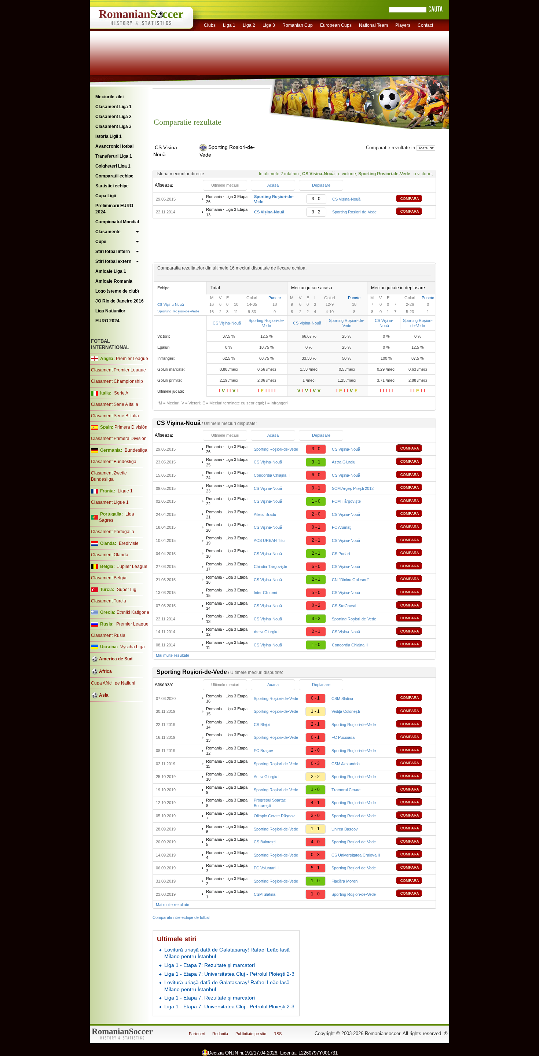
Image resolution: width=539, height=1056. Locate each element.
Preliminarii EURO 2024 (114, 208)
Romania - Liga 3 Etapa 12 (226, 632)
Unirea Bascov (344, 829)
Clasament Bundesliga (113, 461)
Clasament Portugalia (112, 531)
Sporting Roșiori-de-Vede (354, 212)
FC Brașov (263, 750)
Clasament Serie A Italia (114, 404)
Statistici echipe (112, 185)
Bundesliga (136, 450)
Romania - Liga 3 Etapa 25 (226, 462)
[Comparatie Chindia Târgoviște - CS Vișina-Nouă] (414, 566)
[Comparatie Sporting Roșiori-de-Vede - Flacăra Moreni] (414, 881)
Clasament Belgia (108, 577)
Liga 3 (269, 25)
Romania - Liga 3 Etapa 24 (226, 475)
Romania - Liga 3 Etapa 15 (226, 592)
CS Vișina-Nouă (346, 199)
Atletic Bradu (265, 514)
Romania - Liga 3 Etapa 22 (226, 501)
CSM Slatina (342, 698)
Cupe (100, 241)
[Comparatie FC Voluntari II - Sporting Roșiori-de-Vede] (414, 868)
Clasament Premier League (118, 370)
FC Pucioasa (343, 737)
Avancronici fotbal (114, 146)
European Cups (336, 25)
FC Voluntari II (266, 868)
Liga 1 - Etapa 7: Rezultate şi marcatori (209, 965)
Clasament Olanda (109, 554)
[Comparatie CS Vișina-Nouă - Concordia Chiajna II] (414, 644)
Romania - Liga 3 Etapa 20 (226, 527)
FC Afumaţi (341, 527)
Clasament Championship (117, 381)
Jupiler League (132, 566)
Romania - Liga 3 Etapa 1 (226, 894)
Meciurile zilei (109, 96)
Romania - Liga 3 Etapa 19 (226, 540)
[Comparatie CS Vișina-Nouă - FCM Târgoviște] (414, 501)
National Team (373, 25)
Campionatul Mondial (117, 221)
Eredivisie (129, 543)
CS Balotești (264, 842)
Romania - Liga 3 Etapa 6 (226, 829)
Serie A (121, 393)
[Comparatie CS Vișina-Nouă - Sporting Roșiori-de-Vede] (414, 212)
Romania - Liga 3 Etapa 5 (226, 842)
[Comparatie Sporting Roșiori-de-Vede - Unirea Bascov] (414, 828)
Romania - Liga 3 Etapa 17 (226, 566)
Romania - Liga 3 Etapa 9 (226, 790)
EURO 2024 (107, 320)
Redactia (220, 1033)
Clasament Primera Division (119, 438)
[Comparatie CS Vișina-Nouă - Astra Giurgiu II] (414, 462)
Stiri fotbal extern (113, 261)
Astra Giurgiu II (345, 462)
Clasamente (108, 231)
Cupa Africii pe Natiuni (113, 683)
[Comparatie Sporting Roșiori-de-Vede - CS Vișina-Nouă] (414, 199)
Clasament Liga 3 (113, 126)
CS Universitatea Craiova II (355, 855)
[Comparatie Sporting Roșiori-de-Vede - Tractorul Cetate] (414, 790)
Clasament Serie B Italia (115, 415)
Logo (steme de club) (117, 291)
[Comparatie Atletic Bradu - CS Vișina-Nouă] (414, 514)
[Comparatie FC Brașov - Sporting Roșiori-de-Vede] (414, 750)
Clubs (210, 25)
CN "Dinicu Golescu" (350, 580)
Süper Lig (126, 589)
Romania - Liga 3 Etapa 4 (226, 855)
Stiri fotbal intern (112, 251)
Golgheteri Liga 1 (113, 166)
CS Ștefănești (344, 606)
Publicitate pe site (250, 1033)
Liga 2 (249, 25)
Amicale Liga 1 (110, 271)
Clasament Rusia (108, 635)
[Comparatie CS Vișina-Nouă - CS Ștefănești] (414, 605)
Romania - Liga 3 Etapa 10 (226, 776)
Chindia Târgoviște (270, 566)
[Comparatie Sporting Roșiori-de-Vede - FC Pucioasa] (414, 737)
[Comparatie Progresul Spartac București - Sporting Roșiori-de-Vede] (414, 802)
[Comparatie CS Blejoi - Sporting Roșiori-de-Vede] (414, 724)
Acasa (273, 185)
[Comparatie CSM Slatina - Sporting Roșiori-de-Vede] (414, 894)
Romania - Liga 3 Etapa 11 (226, 645)
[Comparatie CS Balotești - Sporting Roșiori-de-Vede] (414, 842)
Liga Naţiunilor (110, 311)
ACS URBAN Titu (269, 540)
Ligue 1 (125, 491)
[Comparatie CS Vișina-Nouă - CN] (414, 579)
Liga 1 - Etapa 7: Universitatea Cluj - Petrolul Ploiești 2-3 (229, 974)
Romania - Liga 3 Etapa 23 (226, 488)
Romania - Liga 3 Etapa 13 (226, 212)
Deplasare (321, 185)
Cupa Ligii (105, 195)
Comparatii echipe (114, 176)
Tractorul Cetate (345, 790)
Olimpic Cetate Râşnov (274, 816)
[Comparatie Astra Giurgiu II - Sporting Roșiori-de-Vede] (414, 776)
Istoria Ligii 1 (108, 136)
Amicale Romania (113, 281)
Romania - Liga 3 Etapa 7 (226, 816)
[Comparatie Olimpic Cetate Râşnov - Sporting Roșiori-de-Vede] (414, 816)
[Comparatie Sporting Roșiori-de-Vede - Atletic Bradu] (414, 711)
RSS (278, 1033)
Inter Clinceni (265, 592)
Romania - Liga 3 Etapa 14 (226, 605)
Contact (425, 25)
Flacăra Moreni (344, 881)
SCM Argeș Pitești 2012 (353, 488)
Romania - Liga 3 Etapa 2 (226, 881)
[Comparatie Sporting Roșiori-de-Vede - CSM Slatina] (414, 698)
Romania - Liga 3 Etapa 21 (226, 514)
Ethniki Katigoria (133, 612)
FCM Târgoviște (346, 501)
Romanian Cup (297, 25)
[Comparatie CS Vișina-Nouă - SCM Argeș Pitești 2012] (414, 488)
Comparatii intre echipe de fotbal (181, 917)
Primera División (130, 427)
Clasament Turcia (108, 601)
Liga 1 (229, 25)
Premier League (132, 358)
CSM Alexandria (345, 764)
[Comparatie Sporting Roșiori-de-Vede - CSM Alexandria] (414, 763)
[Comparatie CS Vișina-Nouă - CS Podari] (414, 553)
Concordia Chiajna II (272, 475)
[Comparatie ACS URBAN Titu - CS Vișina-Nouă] (414, 540)
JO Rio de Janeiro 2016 (119, 301)
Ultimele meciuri (225, 185)
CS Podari (341, 553)
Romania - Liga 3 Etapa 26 (226, 199)
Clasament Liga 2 (113, 116)
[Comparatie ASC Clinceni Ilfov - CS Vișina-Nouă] (414, 592)
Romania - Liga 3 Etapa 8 (226, 802)
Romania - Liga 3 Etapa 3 (226, 868)
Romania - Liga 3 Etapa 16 (226, 579)
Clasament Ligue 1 (110, 502)
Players (402, 25)
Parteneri (197, 1033)
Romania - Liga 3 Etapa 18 (226, 553)
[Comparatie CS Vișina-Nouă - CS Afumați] (414, 527)
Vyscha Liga (132, 646)
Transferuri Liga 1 (113, 156)
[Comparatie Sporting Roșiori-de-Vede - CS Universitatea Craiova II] (414, 854)
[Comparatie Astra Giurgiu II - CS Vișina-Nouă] (414, 632)
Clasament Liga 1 (113, 106)
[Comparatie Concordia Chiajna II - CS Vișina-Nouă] (414, 475)
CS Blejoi (262, 724)
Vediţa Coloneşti (345, 711)
